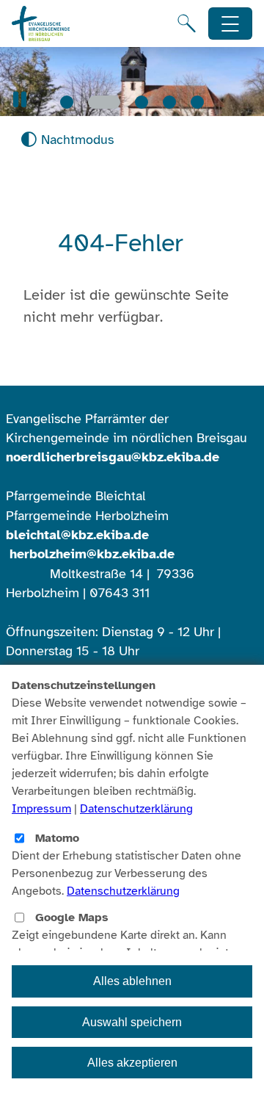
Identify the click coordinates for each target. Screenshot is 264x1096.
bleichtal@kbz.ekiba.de (77, 535)
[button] (19, 99)
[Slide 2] (104, 102)
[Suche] (187, 23)
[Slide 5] (197, 102)
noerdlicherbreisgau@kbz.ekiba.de (112, 457)
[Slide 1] (67, 102)
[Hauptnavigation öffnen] (230, 23)
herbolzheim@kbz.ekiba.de (92, 554)
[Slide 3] (142, 102)
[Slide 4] (169, 102)
